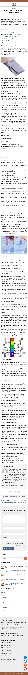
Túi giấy (3, 610)
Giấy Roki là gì (5, 209)
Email (4, 531)
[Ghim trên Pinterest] (17, 492)
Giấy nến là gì (5, 215)
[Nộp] (25, 558)
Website (21, 485)
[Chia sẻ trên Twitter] (13, 492)
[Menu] (2, 4)
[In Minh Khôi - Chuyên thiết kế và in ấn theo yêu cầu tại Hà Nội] (14, 4)
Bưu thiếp (3, 592)
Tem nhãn (3, 605)
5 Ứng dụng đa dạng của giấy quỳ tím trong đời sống (14, 42)
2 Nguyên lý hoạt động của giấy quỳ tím (11, 34)
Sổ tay (2, 602)
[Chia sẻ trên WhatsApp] (8, 492)
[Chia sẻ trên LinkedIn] (20, 492)
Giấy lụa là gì (5, 191)
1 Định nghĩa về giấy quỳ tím (8, 32)
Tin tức (14, 8)
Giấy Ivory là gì (5, 193)
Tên (4, 525)
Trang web (5, 537)
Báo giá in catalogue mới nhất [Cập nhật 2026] (15, 574)
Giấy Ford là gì (5, 205)
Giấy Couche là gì (6, 197)
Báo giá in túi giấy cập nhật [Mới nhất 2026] (15, 579)
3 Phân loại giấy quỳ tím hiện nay (10, 36)
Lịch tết (2, 600)
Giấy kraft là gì (5, 221)
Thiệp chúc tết (4, 607)
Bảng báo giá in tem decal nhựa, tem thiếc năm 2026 (16, 567)
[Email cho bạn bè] (15, 492)
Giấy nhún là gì (5, 213)
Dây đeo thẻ (4, 597)
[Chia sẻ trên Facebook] (10, 492)
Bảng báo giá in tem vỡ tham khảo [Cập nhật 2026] (15, 571)
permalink (14, 497)
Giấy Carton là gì (6, 201)
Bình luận (5, 514)
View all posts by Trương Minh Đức (10, 485)
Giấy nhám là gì (6, 217)
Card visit (3, 595)
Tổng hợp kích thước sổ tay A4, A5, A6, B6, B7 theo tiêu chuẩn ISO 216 (15, 584)
